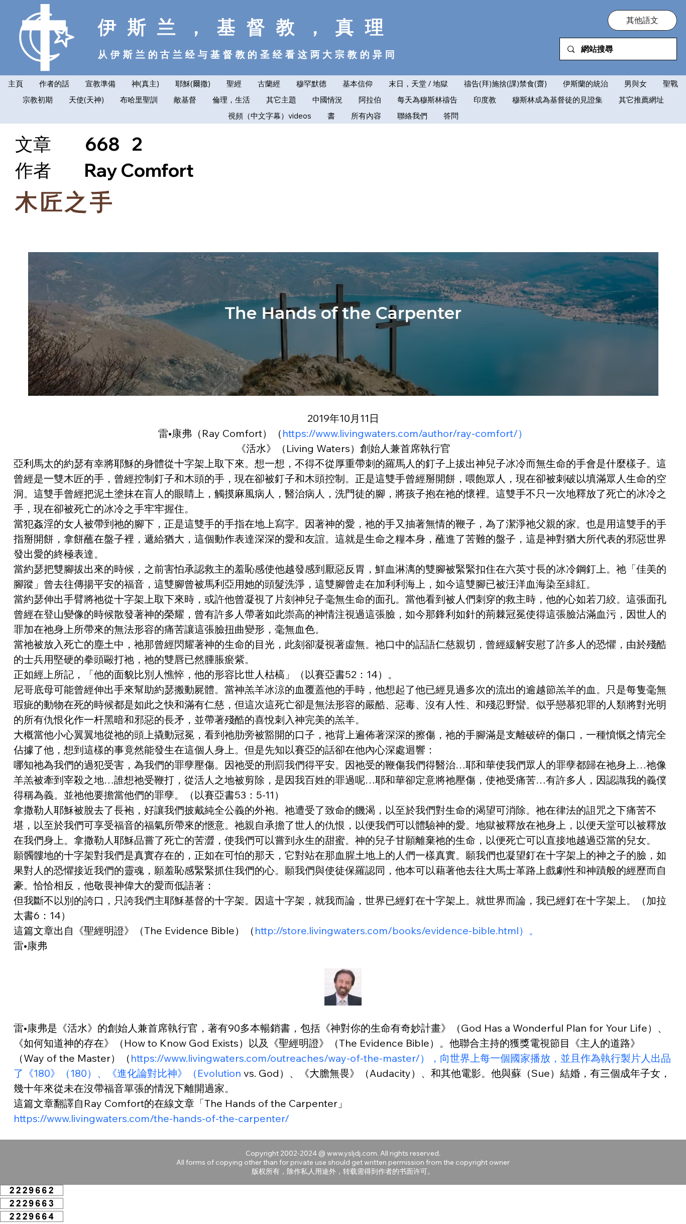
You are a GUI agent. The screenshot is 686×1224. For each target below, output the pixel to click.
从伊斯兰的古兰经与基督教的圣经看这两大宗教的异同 (247, 54)
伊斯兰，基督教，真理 (246, 26)
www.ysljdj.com (352, 1153)
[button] (642, 20)
